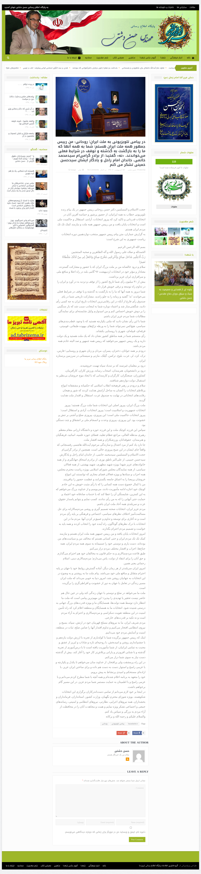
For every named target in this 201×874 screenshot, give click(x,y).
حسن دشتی (132, 170)
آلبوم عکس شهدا (148, 58)
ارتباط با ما (72, 58)
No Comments (93, 170)
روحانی (105, 723)
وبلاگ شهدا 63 (40, 362)
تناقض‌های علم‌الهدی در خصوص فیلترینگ (35, 68)
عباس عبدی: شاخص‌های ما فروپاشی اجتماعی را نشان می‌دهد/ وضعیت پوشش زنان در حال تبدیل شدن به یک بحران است (20, 186)
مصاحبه (88, 58)
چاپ (79, 170)
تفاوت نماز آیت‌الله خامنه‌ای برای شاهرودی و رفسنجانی (175, 68)
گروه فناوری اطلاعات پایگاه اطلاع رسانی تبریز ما (158, 866)
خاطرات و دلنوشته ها (165, 7)
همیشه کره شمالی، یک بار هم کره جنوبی (21, 172)
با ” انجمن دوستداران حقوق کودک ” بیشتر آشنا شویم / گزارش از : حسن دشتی (22, 158)
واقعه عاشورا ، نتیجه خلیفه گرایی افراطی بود (22, 122)
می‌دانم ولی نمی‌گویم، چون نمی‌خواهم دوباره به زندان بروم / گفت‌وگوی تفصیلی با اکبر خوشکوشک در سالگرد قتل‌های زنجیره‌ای (27, 225)
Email (73, 170)
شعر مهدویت (102, 58)
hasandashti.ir (133, 723)
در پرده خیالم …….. (26, 84)
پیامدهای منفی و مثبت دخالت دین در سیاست (21, 98)
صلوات (174, 207)
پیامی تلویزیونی (118, 723)
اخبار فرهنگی (176, 58)
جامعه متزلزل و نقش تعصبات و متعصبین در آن (21, 135)
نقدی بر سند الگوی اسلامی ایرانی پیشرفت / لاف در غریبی (77, 68)
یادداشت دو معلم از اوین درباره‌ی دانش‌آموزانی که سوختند (126, 68)
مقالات (192, 7)
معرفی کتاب (118, 58)
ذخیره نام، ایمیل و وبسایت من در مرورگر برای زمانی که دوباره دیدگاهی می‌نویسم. (105, 832)
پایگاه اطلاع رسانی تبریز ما (35, 359)
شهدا (163, 58)
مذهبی (131, 58)
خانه (188, 58)
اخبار (102, 170)
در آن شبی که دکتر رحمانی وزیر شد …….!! (21, 110)
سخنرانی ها (182, 7)
